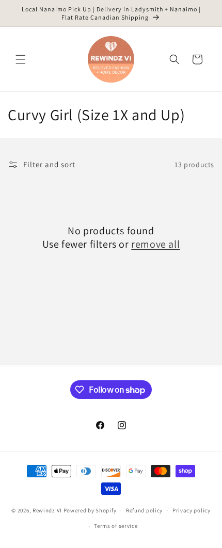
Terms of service (115, 525)
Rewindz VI (47, 509)
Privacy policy (191, 510)
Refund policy (144, 510)
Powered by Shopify (90, 509)
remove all (155, 244)
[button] (20, 59)
